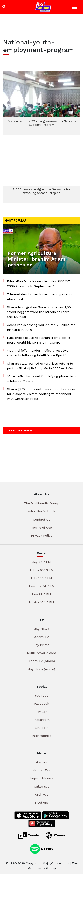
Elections (41, 802)
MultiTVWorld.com (41, 653)
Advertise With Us (41, 511)
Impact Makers (41, 778)
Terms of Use (41, 527)
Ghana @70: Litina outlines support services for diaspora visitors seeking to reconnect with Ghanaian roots (41, 394)
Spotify (46, 849)
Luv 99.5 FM (41, 594)
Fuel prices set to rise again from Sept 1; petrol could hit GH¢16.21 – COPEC (38, 340)
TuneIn (33, 835)
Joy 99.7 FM (41, 562)
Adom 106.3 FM (42, 570)
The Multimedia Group (41, 503)
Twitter (41, 712)
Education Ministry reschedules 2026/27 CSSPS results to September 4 (38, 283)
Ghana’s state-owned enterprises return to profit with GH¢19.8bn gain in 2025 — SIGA (40, 365)
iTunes (59, 835)
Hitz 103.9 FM (41, 578)
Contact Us (41, 519)
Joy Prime (41, 645)
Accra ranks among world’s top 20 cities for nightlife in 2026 (41, 327)
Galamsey (41, 786)
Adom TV (41, 637)
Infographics (41, 736)
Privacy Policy (41, 535)
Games (41, 762)
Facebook (41, 704)
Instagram (42, 720)
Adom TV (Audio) (41, 661)
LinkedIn (41, 728)
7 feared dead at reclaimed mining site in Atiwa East (39, 296)
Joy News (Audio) (41, 669)
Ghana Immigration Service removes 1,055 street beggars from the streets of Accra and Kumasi (40, 312)
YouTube (41, 695)
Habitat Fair (41, 770)
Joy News (41, 629)
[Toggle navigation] (75, 8)
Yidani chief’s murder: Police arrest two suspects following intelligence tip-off (37, 353)
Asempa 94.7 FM (42, 586)
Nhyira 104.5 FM (41, 602)
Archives (41, 794)
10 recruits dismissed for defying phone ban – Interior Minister (41, 378)
